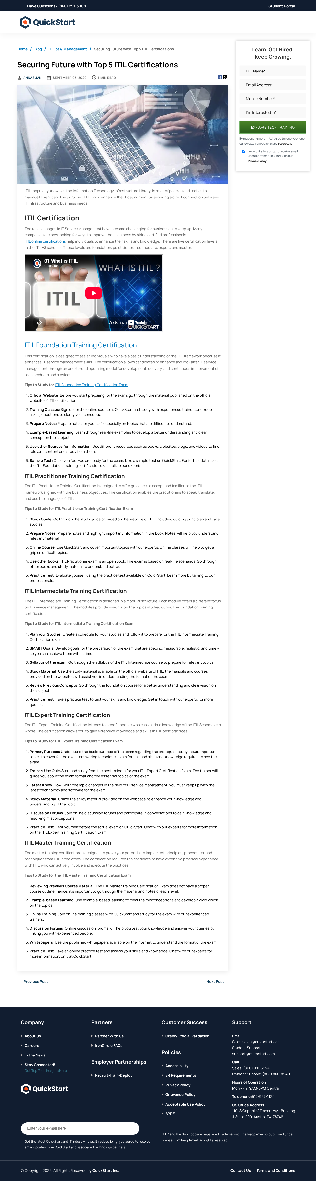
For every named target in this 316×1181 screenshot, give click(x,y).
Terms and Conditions (276, 1170)
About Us (33, 1035)
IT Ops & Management (68, 49)
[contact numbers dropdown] (294, 22)
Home (22, 49)
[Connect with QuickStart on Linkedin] (38, 1104)
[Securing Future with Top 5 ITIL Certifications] (122, 135)
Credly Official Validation (187, 1035)
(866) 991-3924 (256, 1068)
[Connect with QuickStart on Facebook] (23, 1104)
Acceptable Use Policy (185, 1104)
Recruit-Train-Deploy (113, 1075)
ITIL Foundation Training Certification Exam (91, 384)
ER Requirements (180, 1075)
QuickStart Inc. (105, 1170)
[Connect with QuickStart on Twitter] (31, 1104)
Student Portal (281, 6)
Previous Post (35, 981)
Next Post (215, 981)
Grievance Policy (180, 1094)
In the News (35, 1055)
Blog (38, 49)
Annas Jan (32, 77)
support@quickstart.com (253, 1053)
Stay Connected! (40, 1064)
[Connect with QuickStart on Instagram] (46, 1104)
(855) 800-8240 (276, 1073)
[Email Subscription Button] (133, 1128)
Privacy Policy (257, 161)
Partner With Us (109, 1035)
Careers (32, 1045)
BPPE (170, 1113)
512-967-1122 (263, 1096)
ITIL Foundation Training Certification (81, 345)
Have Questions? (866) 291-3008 (56, 6)
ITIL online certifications (45, 241)
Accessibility (176, 1065)
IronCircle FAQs (108, 1045)
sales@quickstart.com (261, 1041)
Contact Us (240, 1170)
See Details (284, 144)
